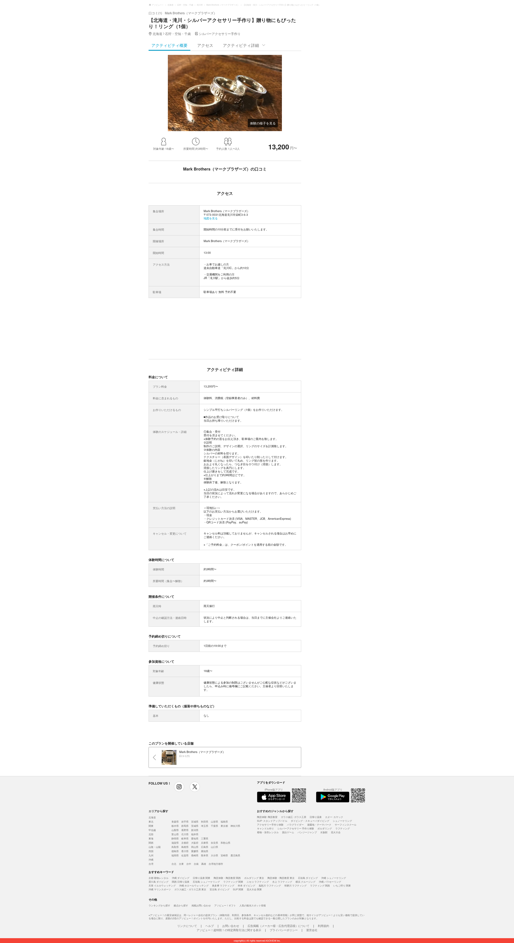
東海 (151, 838)
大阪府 (194, 842)
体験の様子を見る (263, 123)
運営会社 (311, 930)
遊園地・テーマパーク (319, 824)
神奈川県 (235, 825)
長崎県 (194, 855)
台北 (173, 863)
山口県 (214, 846)
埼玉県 (204, 825)
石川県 (185, 834)
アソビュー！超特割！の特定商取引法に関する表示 (229, 930)
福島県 (224, 821)
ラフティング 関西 (320, 885)
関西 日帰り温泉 (180, 881)
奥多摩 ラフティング (223, 885)
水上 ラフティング (282, 881)
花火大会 (336, 832)
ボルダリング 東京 (254, 877)
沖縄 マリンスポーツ (160, 889)
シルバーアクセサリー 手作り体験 (295, 828)
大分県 (214, 855)
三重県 (204, 838)
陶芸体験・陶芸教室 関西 (227, 877)
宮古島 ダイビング (219, 889)
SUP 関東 (238, 889)
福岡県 (175, 855)
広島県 (204, 846)
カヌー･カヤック (334, 817)
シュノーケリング (342, 820)
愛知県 (194, 838)
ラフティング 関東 (233, 881)
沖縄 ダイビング (180, 877)
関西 (151, 842)
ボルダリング (324, 828)
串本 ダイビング (246, 885)
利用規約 (323, 926)
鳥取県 (175, 846)
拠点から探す (181, 905)
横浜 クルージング (305, 881)
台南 (196, 863)
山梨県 (175, 830)
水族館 (323, 832)
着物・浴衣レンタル (268, 832)
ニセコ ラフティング (258, 881)
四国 (151, 851)
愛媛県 (194, 851)
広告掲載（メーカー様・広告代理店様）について (278, 926)
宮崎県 (224, 855)
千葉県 (214, 825)
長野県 (185, 830)
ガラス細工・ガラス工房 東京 (190, 889)
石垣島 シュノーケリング (206, 881)
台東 (181, 863)
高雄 (203, 863)
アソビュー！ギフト (225, 905)
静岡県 (175, 838)
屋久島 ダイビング (158, 881)
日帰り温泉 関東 (201, 877)
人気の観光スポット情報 (252, 905)
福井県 (194, 834)
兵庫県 (204, 842)
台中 (188, 863)
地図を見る (211, 218)
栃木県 (175, 825)
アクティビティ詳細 (241, 45)
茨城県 (194, 825)
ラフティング (342, 828)
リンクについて (187, 926)
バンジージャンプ (307, 832)
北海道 (152, 817)
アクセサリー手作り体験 (270, 824)
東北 (151, 821)
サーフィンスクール (345, 824)
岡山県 (194, 846)
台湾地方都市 (216, 863)
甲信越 (152, 830)
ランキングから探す (159, 905)
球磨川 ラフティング (295, 885)
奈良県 (214, 842)
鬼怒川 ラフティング (270, 885)
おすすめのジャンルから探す (275, 811)
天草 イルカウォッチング (162, 885)
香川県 (185, 851)
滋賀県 (175, 842)
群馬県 (185, 825)
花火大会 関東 (254, 889)
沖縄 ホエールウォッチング (194, 885)
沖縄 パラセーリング (330, 881)
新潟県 (194, 830)
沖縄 (151, 859)
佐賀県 (185, 855)
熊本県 (204, 855)
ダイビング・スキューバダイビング (310, 820)
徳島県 (175, 851)
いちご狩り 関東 (342, 885)
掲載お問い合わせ (201, 905)
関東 (151, 825)
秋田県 (204, 821)
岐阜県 (185, 838)
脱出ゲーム (288, 832)
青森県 (175, 821)
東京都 (224, 825)
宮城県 (194, 821)
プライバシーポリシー (284, 930)
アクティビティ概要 (169, 45)
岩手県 (185, 821)
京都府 (185, 842)
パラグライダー (295, 824)
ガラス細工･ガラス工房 (293, 817)
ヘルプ (209, 926)
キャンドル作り (265, 828)
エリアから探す (158, 811)
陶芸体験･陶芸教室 (267, 817)
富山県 (175, 834)
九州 (151, 855)
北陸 (151, 834)
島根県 (185, 846)
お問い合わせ (230, 926)
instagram (179, 787)
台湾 (151, 863)
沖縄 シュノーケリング (333, 877)
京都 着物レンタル (158, 877)
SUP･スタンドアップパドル (272, 820)
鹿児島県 (235, 855)
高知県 (204, 851)
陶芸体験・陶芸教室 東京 (281, 877)
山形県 (214, 821)
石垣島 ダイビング (308, 877)
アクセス (205, 45)
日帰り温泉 (316, 817)
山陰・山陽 (155, 846)
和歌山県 (225, 842)
